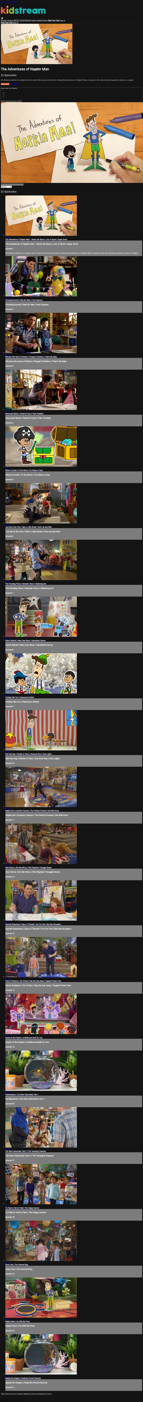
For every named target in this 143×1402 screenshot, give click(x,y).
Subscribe (5, 84)
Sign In (15, 23)
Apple (33, 20)
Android (39, 20)
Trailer (12, 84)
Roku (45, 20)
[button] (2, 18)
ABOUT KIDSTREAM (22, 20)
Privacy (13, 1394)
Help (3, 1394)
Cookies (20, 1394)
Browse (4, 20)
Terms (7, 1394)
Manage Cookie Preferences (35, 1394)
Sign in (62, 20)
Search (10, 20)
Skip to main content (9, 2)
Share (17, 84)
